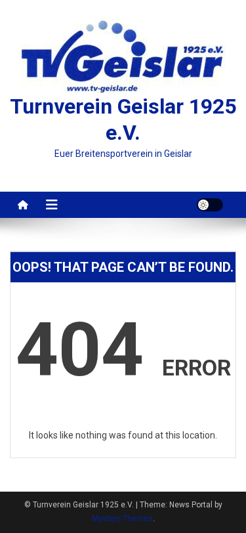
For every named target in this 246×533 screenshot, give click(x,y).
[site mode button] (210, 204)
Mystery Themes (122, 518)
